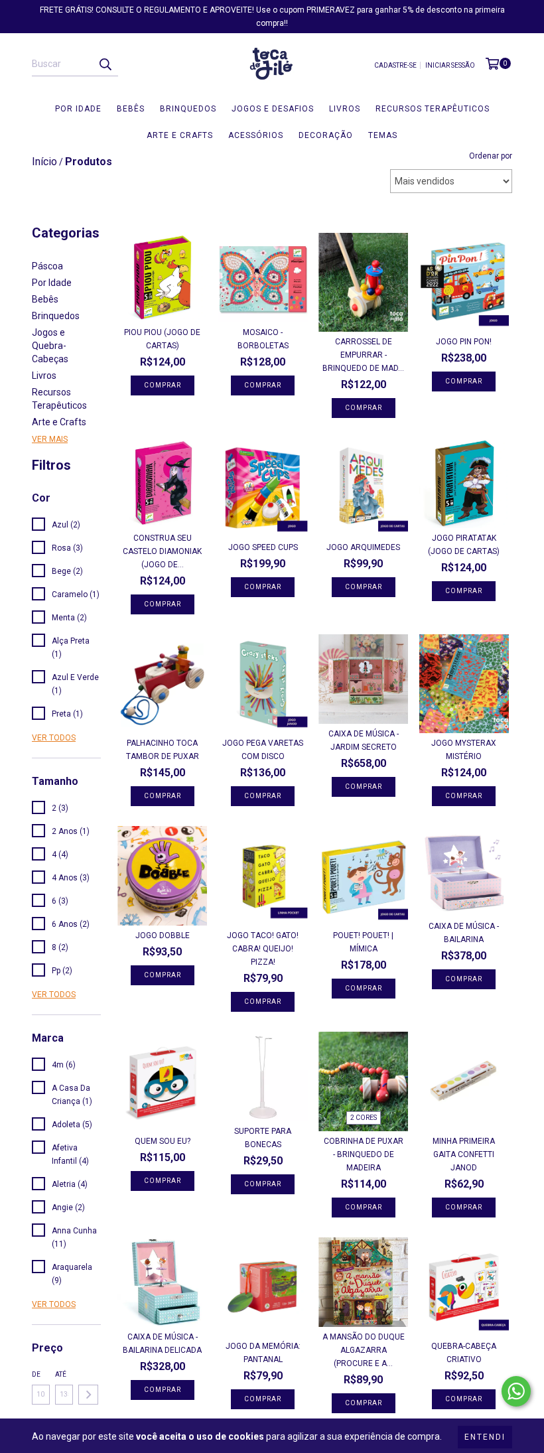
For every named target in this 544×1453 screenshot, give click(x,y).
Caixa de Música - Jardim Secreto (363, 740)
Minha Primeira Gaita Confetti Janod (464, 1154)
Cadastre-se (395, 65)
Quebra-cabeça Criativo (463, 1353)
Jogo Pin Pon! (464, 341)
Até (60, 1374)
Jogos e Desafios (273, 108)
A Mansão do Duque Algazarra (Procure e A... (363, 1350)
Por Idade (78, 108)
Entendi (485, 1437)
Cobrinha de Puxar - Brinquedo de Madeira (363, 1154)
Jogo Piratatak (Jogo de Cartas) (464, 544)
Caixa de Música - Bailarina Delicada (162, 1343)
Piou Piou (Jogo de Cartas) (162, 339)
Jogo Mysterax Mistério (463, 749)
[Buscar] (105, 64)
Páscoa (47, 266)
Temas (382, 135)
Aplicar (88, 1395)
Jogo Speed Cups (263, 547)
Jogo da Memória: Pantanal (263, 1353)
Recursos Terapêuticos (432, 108)
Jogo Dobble (162, 935)
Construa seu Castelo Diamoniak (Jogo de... (162, 551)
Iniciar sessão (450, 65)
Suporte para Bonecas (262, 1138)
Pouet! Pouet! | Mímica (363, 942)
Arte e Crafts (180, 135)
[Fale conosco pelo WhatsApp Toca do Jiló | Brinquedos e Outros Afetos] (516, 1391)
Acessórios (255, 135)
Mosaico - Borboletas (263, 339)
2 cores (363, 1117)
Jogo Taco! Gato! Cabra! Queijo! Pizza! (263, 949)
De (36, 1374)
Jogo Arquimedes (363, 547)
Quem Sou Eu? (162, 1141)
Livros (344, 108)
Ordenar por (490, 156)
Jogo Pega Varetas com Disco (262, 749)
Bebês (131, 108)
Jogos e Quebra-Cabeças (50, 345)
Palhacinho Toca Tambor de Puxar (162, 749)
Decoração (326, 135)
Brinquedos (188, 108)
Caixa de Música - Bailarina (464, 933)
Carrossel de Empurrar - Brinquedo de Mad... (363, 355)
